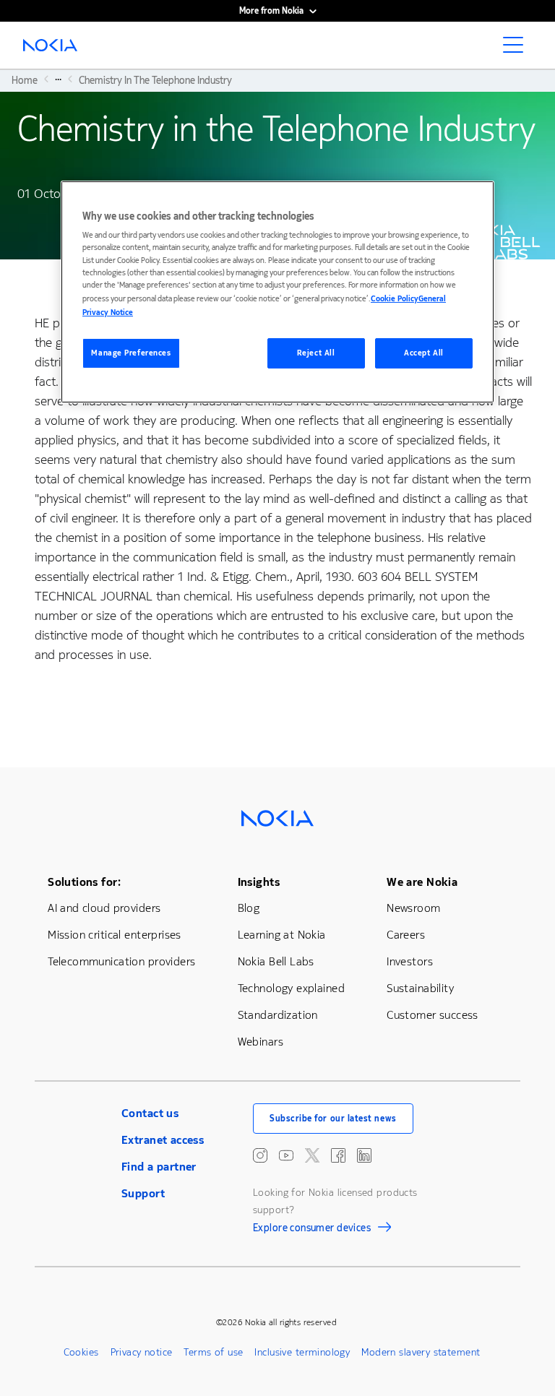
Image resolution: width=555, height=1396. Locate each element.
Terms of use (213, 1352)
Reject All (316, 353)
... (58, 79)
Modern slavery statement (420, 1352)
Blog (249, 908)
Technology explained (291, 988)
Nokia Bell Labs (276, 961)
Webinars (260, 1041)
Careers (406, 935)
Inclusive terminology (302, 1352)
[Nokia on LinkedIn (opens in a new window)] (364, 1155)
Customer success (432, 1015)
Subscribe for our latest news (333, 1118)
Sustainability (420, 988)
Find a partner (159, 1166)
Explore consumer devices (312, 1230)
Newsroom (413, 908)
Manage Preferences (131, 353)
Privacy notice (142, 1352)
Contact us (149, 1113)
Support (143, 1193)
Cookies (81, 1352)
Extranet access (162, 1139)
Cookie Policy (394, 298)
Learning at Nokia (282, 935)
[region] (277, 292)
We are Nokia (422, 881)
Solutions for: (84, 881)
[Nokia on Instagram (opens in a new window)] (260, 1155)
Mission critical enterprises (114, 935)
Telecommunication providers (121, 961)
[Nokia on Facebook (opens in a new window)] (338, 1155)
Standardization (278, 1015)
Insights (259, 881)
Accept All (424, 353)
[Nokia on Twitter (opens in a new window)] (312, 1155)
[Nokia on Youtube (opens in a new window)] (286, 1155)
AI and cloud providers (104, 908)
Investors (410, 961)
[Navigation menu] (517, 49)
